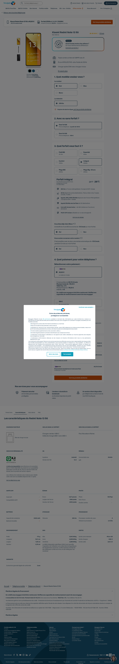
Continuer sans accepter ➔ (86, 307)
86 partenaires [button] (47, 319)
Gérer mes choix (53, 354)
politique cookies (83, 350)
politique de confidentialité (71, 350)
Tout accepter (67, 354)
